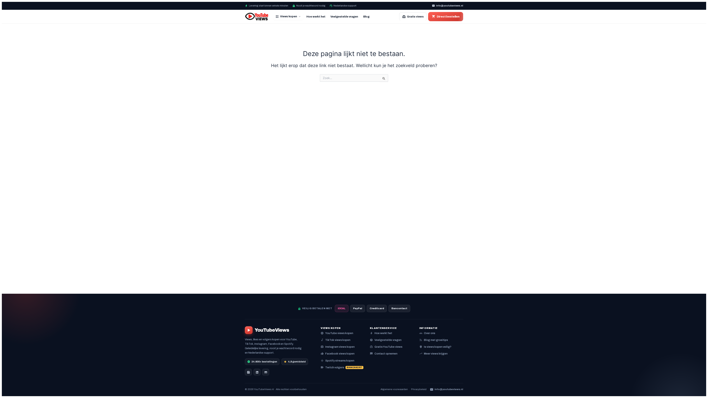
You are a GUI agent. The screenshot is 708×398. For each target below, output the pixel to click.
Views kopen (288, 16)
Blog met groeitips (433, 340)
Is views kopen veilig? (435, 347)
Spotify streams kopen (337, 360)
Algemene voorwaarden (394, 389)
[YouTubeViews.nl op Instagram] (248, 372)
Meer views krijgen (433, 353)
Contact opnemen (383, 353)
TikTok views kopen (335, 340)
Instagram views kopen (338, 347)
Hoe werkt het (315, 16)
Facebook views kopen (337, 353)
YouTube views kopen (337, 333)
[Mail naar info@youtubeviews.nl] (265, 372)
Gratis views (413, 17)
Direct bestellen (445, 16)
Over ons (427, 333)
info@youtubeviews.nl (447, 6)
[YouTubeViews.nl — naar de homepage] (257, 17)
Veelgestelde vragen (344, 16)
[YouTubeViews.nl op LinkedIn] (257, 372)
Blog (366, 16)
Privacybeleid (418, 389)
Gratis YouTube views (386, 347)
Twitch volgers (341, 367)
